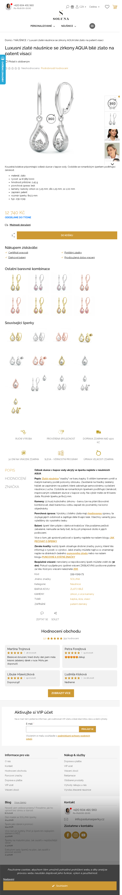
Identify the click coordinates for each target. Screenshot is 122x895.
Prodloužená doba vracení (79, 257)
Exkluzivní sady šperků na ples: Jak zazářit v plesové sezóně (27, 851)
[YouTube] (83, 835)
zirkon (73, 594)
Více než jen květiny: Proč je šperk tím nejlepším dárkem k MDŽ (29, 832)
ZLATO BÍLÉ (76, 589)
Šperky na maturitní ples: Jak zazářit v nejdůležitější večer (31, 841)
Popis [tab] (10, 470)
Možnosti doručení (20, 225)
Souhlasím (62, 885)
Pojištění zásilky (73, 252)
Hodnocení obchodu (61, 631)
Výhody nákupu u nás (75, 785)
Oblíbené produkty (74, 780)
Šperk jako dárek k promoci (19, 824)
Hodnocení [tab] (15, 478)
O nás (8, 761)
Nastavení (8, 879)
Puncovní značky (13, 775)
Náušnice (75, 584)
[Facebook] (67, 835)
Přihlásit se (87, 729)
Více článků (20, 802)
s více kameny (86, 594)
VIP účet (9, 785)
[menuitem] (42, 26)
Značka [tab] (12, 487)
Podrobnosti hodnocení (54, 68)
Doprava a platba (13, 780)
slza (80, 599)
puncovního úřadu (77, 553)
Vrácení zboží (12, 790)
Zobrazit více (61, 693)
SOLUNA (75, 579)
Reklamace (69, 775)
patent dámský (78, 604)
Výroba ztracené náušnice (77, 790)
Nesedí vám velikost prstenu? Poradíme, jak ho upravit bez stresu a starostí (29, 809)
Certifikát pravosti (18, 252)
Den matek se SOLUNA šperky (20, 817)
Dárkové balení (17, 257)
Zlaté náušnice (50, 478)
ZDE (75, 569)
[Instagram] (75, 835)
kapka (73, 599)
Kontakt (9, 766)
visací (87, 599)
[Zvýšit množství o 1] (14, 233)
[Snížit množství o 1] (14, 237)
